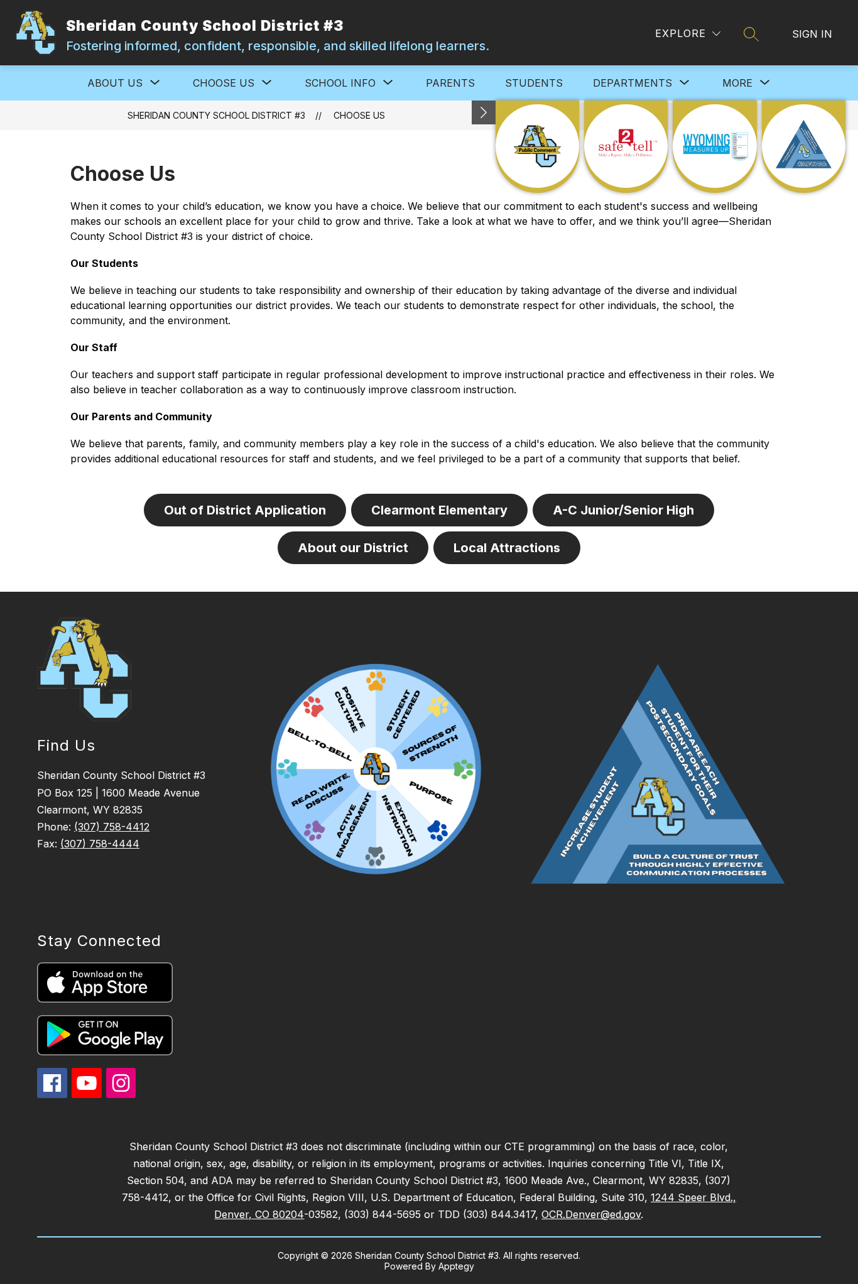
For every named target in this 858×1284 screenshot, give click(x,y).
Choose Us (359, 115)
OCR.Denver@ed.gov (591, 1214)
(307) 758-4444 (99, 843)
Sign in (812, 34)
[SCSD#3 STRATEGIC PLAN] (803, 147)
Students (534, 83)
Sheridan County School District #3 (216, 115)
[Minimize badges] (484, 112)
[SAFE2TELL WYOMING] (626, 147)
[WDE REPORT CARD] (714, 147)
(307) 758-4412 (111, 826)
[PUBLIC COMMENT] (537, 147)
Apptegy (456, 1266)
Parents (450, 83)
